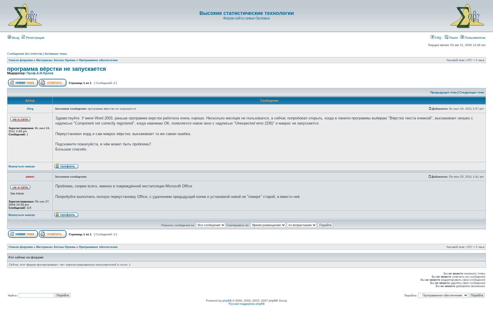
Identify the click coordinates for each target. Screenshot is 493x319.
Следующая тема (471, 92)
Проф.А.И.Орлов (40, 73)
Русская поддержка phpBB (247, 303)
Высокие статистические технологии (246, 13)
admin (30, 176)
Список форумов (21, 60)
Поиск (453, 37)
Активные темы (56, 53)
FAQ (437, 37)
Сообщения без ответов (24, 53)
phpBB (227, 300)
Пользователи (474, 37)
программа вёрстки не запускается (56, 69)
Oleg (30, 108)
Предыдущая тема (443, 92)
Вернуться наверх (22, 166)
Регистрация (34, 37)
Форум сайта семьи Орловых (246, 18)
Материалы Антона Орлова (56, 60)
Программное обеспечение (98, 60)
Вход (15, 37)
